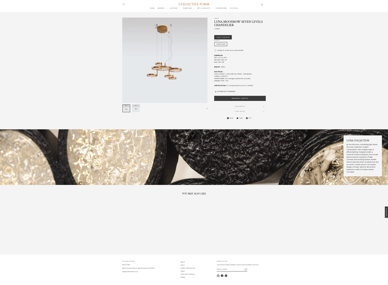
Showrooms (221, 8)
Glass (216, 40)
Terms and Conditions (188, 274)
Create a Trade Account (188, 268)
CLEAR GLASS (220, 44)
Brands (161, 8)
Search (183, 262)
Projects (183, 277)
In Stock (234, 8)
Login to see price (223, 37)
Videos (183, 271)
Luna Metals (240, 106)
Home (152, 8)
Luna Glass (240, 111)
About (183, 265)
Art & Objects (204, 8)
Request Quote (240, 98)
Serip (216, 18)
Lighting (174, 8)
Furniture (188, 8)
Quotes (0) (386, 212)
